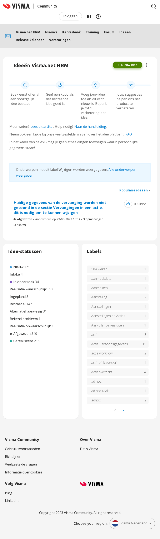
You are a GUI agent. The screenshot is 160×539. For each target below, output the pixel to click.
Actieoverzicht (101, 372)
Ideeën (125, 32)
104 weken (99, 269)
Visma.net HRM (28, 32)
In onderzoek (24, 282)
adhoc (96, 400)
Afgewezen (24, 219)
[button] (128, 204)
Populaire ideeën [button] (133, 190)
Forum (109, 32)
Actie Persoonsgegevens (109, 344)
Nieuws (51, 32)
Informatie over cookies (23, 472)
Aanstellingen (101, 306)
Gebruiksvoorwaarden (22, 449)
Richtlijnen (13, 456)
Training (92, 32)
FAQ (129, 134)
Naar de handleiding (90, 126)
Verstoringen (59, 40)
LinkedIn (12, 500)
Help (98, 16)
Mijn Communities (89, 16)
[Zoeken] (154, 6)
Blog (8, 493)
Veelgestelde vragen (21, 464)
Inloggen (70, 16)
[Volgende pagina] (123, 410)
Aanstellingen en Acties (108, 316)
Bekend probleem (24, 318)
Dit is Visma (89, 449)
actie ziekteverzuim (105, 362)
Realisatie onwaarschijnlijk (31, 326)
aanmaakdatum (102, 278)
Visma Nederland (134, 523)
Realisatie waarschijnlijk (29, 289)
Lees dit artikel (41, 126)
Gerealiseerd (23, 341)
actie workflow (102, 353)
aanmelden (99, 288)
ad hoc (96, 381)
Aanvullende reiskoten (107, 325)
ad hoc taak (100, 390)
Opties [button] (147, 65)
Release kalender (30, 40)
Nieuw (18, 267)
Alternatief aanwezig (26, 311)
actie (94, 334)
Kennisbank (71, 32)
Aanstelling (99, 297)
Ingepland (18, 296)
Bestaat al (18, 304)
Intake (15, 274)
